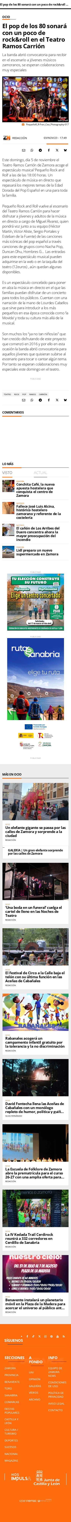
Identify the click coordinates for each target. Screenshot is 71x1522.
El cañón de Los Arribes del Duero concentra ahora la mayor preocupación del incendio (38, 534)
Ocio (6, 17)
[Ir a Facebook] (27, 1336)
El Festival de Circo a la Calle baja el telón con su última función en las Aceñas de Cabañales (35, 976)
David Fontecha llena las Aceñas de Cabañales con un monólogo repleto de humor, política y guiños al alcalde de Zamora (35, 1109)
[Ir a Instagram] (45, 1336)
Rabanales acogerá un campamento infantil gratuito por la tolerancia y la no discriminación (35, 1042)
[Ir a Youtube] (58, 1336)
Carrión (43, 394)
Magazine (11, 1460)
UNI (31, 1372)
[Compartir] (32, 150)
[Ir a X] (39, 1336)
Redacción (19, 138)
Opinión (34, 1379)
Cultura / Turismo (11, 1431)
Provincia (11, 1375)
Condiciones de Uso (57, 1384)
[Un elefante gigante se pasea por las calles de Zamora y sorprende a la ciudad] (35, 801)
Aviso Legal (56, 1403)
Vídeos (33, 1392)
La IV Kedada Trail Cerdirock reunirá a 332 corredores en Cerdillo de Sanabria (29, 1238)
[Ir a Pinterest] (51, 1336)
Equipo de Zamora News (55, 1371)
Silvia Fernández (13, 1116)
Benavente (12, 1382)
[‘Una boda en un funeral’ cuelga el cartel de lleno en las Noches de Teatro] (35, 881)
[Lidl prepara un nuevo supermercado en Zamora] (8, 552)
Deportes (11, 1440)
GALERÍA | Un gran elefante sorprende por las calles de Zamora (35, 852)
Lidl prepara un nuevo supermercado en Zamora (37, 552)
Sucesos (10, 1447)
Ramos (32, 394)
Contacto (55, 1410)
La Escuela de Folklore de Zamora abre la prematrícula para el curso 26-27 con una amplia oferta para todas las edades (34, 1175)
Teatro (7, 394)
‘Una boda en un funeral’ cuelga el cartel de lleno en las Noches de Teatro (33, 911)
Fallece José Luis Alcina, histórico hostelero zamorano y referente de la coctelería (38, 512)
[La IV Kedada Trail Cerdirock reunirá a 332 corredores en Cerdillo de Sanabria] (35, 1208)
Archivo (34, 1399)
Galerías (35, 1386)
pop (24, 394)
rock (16, 394)
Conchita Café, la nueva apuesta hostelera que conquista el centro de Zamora (35, 490)
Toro (8, 1388)
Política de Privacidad (56, 1394)
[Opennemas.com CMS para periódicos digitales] (36, 1500)
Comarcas (12, 1402)
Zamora (10, 1368)
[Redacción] (7, 138)
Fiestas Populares (12, 1410)
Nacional (11, 1454)
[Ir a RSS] (64, 1336)
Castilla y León (11, 1421)
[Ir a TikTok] (33, 1336)
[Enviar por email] (23, 150)
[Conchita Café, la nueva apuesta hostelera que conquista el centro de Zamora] (8, 486)
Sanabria (11, 1395)
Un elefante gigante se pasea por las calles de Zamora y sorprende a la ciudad (35, 831)
